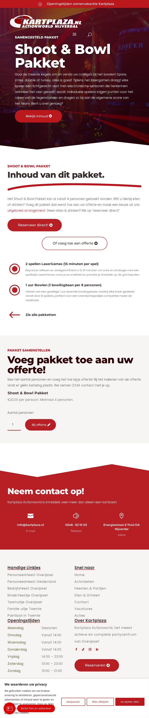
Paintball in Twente (23, 615)
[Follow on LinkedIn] (97, 649)
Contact (81, 602)
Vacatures (83, 608)
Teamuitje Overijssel (24, 602)
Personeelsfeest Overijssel (30, 575)
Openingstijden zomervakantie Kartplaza (80, 4)
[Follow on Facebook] (76, 649)
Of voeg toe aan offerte (73, 243)
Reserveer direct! (33, 225)
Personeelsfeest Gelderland (31, 581)
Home (79, 575)
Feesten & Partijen (90, 588)
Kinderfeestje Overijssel (27, 595)
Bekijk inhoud (37, 116)
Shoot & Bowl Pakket (28, 393)
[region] (74, 698)
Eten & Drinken (87, 595)
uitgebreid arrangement (26, 210)
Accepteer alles (130, 701)
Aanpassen (73, 701)
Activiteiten (84, 581)
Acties (79, 615)
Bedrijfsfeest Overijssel (27, 588)
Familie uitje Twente (24, 608)
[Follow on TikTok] (83, 649)
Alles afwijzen (100, 701)
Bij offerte (39, 425)
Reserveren (95, 665)
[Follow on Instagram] (90, 649)
